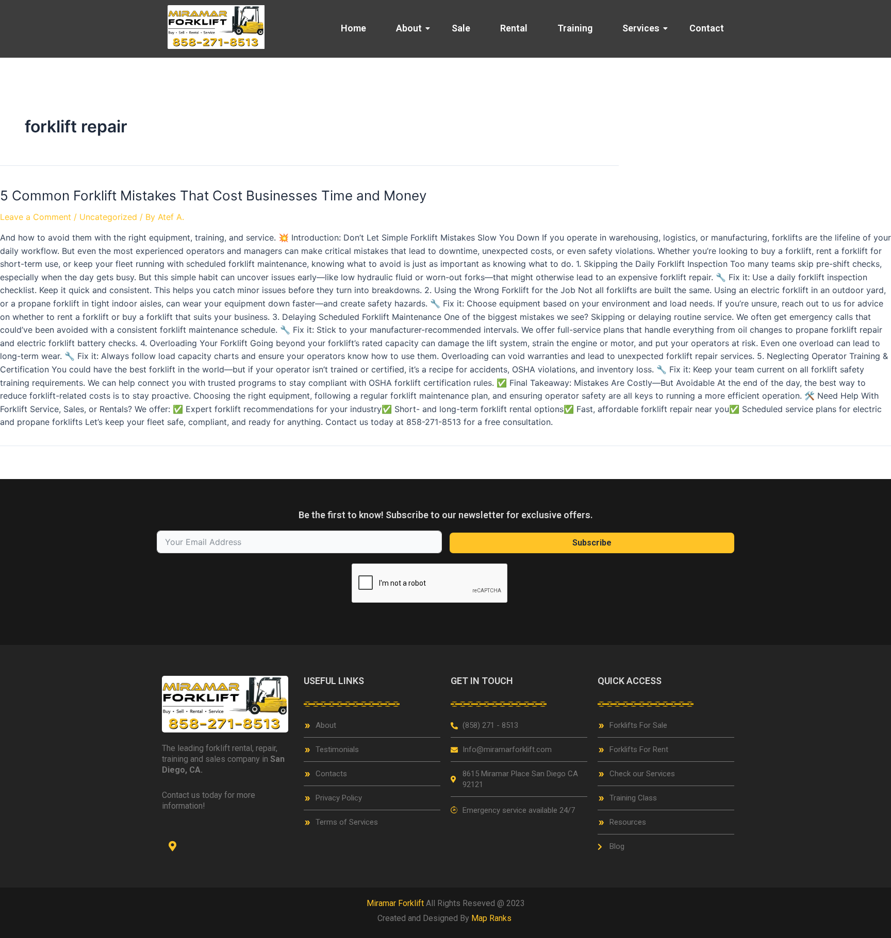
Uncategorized (108, 217)
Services (640, 28)
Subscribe (592, 543)
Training (574, 28)
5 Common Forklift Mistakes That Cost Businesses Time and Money (213, 195)
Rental (513, 28)
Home (353, 28)
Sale (461, 28)
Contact (706, 28)
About (409, 28)
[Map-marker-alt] (172, 846)
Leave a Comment (35, 217)
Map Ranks (492, 918)
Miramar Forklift (395, 903)
